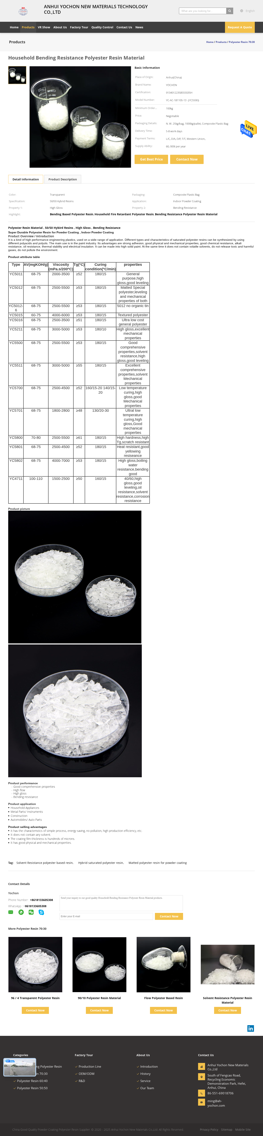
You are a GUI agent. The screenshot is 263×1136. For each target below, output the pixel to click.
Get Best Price (151, 159)
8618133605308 (35, 906)
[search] (229, 11)
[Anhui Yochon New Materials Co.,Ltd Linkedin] (250, 1028)
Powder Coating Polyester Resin (39, 1066)
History (145, 1074)
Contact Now (187, 159)
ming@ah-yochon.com (216, 1103)
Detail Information (26, 179)
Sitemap (226, 1129)
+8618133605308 (41, 900)
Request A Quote (240, 27)
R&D (82, 1081)
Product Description (62, 179)
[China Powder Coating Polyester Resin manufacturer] (23, 11)
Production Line (90, 1066)
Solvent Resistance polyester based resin (44, 863)
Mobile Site (243, 1129)
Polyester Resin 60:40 (32, 1081)
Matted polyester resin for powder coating (158, 863)
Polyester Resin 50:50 (32, 1088)
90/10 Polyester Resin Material (99, 998)
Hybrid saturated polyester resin (100, 863)
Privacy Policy (209, 1129)
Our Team (147, 1088)
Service (145, 1081)
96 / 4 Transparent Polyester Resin (35, 998)
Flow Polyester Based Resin (163, 998)
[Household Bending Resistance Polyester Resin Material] (17, 75)
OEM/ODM (87, 1074)
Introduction (149, 1066)
